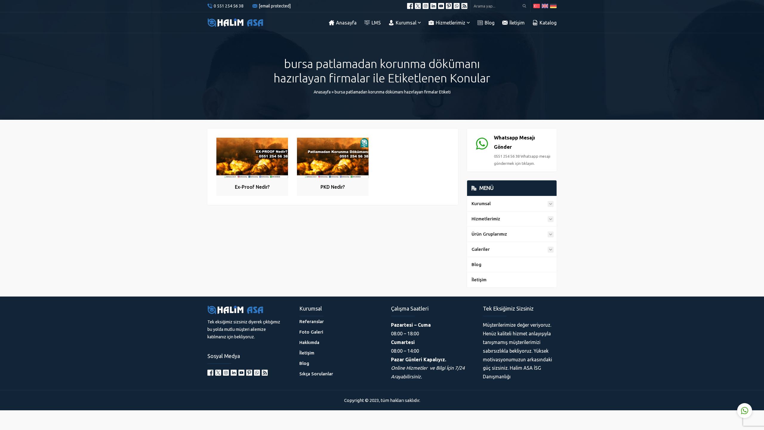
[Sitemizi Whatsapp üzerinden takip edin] (457, 6)
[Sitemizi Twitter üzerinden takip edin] (418, 6)
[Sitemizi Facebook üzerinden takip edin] (410, 6)
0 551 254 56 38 (229, 6)
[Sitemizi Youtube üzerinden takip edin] (441, 6)
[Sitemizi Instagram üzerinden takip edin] (426, 6)
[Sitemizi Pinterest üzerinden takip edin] (449, 6)
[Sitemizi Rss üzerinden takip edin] (464, 6)
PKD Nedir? (333, 187)
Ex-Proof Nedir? (252, 187)
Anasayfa (322, 92)
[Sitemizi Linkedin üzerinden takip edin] (433, 6)
